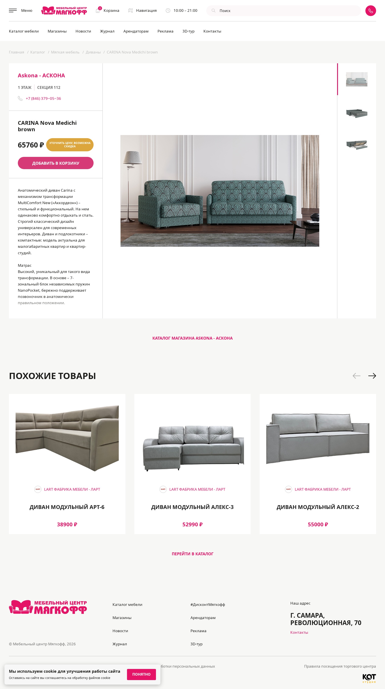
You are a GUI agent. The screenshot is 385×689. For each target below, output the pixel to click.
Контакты (212, 31)
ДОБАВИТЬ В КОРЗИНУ (55, 163)
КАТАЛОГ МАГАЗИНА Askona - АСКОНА (192, 338)
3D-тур (188, 31)
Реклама (166, 31)
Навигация (146, 10)
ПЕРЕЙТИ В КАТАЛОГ (192, 553)
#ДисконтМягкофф (207, 604)
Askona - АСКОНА (41, 75)
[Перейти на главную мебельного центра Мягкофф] (64, 10)
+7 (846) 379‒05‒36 (43, 98)
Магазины (57, 31)
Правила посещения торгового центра (340, 666)
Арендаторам (136, 31)
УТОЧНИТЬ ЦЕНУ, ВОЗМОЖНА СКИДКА (69, 144)
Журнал (107, 31)
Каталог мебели (24, 31)
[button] (356, 376)
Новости (83, 31)
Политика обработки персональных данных (174, 666)
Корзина (109, 10)
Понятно (141, 674)
